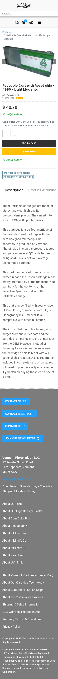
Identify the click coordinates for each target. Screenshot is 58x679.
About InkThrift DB (14, 548)
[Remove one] (15, 135)
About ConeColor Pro (15, 518)
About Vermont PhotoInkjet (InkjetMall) (27, 575)
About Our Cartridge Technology (23, 582)
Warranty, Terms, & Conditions (21, 619)
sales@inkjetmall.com (16, 479)
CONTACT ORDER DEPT (19, 413)
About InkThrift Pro (14, 533)
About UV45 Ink (12, 562)
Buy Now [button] (29, 151)
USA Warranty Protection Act (21, 611)
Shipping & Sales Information (21, 604)
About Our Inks (12, 503)
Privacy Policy (11, 626)
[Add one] (15, 132)
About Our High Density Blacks (22, 511)
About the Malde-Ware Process (22, 597)
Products (7, 32)
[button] (4, 61)
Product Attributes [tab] (43, 190)
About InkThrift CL (14, 540)
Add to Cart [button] (29, 143)
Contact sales (16, 401)
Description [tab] (14, 190)
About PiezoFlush (13, 555)
